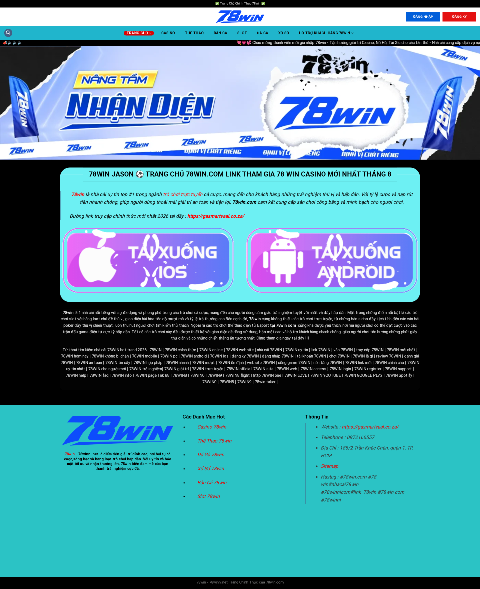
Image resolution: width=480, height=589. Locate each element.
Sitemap (329, 466)
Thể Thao (194, 33)
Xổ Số (283, 33)
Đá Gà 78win (210, 455)
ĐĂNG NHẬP (423, 16)
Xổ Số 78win (210, 469)
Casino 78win (212, 427)
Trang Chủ (137, 33)
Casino (168, 33)
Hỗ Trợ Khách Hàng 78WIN (324, 33)
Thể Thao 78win (214, 441)
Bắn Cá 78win (211, 483)
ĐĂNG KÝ (459, 16)
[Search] (8, 33)
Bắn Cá (221, 33)
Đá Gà (262, 33)
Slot (242, 33)
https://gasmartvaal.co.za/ (370, 427)
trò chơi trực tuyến (182, 194)
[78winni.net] (240, 17)
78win (70, 454)
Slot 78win (208, 496)
